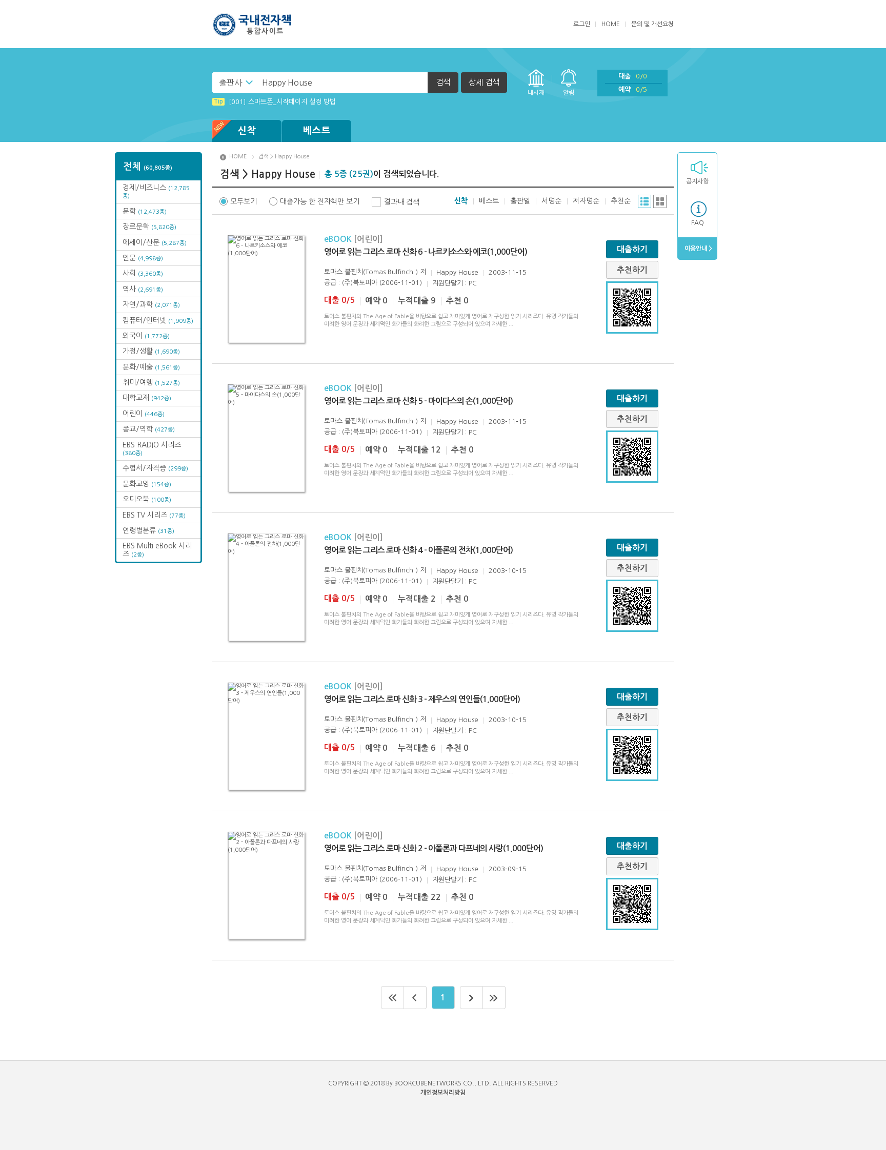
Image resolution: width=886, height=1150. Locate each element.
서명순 (551, 200)
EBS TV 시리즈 (154, 515)
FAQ (697, 223)
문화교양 (147, 483)
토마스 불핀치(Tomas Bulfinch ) (371, 272)
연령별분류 (148, 530)
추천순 (621, 200)
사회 (143, 273)
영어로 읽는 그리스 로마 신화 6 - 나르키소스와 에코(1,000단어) (425, 252)
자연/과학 (151, 304)
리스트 (644, 201)
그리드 (660, 201)
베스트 (317, 130)
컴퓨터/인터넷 (158, 320)
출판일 (520, 200)
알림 (568, 93)
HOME (610, 24)
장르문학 (149, 226)
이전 (415, 997)
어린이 (144, 413)
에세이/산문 (155, 242)
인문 (143, 257)
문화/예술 (151, 367)
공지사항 (697, 181)
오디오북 (147, 499)
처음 (392, 997)
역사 (143, 289)
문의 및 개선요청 (652, 24)
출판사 (230, 82)
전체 (148, 166)
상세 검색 (484, 82)
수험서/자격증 (155, 467)
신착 (247, 130)
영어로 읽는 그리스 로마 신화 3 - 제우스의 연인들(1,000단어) (422, 699)
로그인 (581, 24)
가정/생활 (151, 351)
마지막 (494, 997)
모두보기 (243, 201)
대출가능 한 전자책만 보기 (319, 201)
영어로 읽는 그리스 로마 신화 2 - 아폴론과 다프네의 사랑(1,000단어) (433, 848)
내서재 (536, 93)
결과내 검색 (401, 202)
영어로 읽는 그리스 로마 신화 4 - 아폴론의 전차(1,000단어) (418, 550)
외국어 (146, 335)
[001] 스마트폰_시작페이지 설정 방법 (275, 101)
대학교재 (147, 397)
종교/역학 (149, 429)
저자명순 (586, 200)
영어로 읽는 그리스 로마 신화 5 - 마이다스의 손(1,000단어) (418, 401)
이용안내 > (697, 248)
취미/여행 (151, 382)
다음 (471, 997)
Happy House (457, 272)
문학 (145, 211)
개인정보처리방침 (443, 1093)
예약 (632, 89)
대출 (632, 76)
